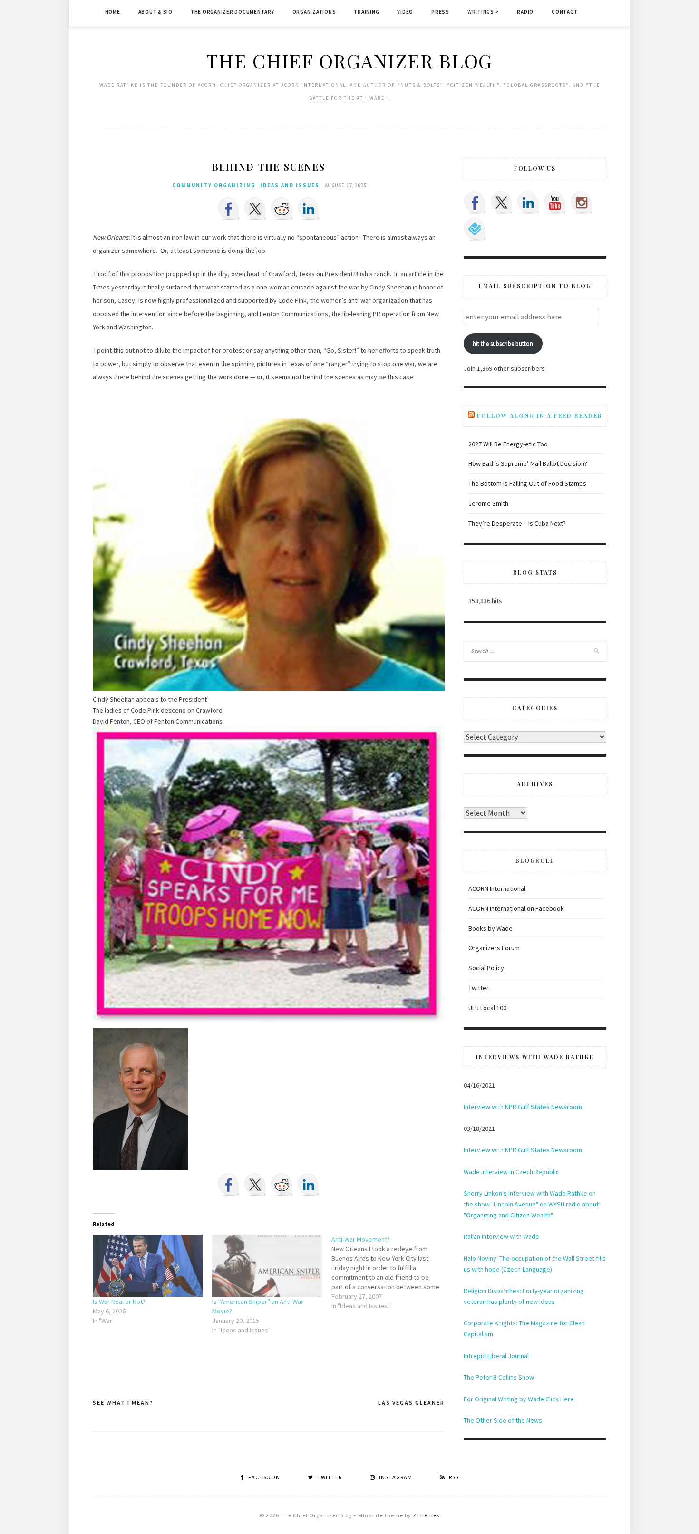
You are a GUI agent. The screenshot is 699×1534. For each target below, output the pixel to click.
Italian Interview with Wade (501, 1236)
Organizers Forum (494, 948)
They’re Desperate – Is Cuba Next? (517, 523)
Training (366, 12)
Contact (564, 12)
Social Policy (486, 968)
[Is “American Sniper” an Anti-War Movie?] (267, 1266)
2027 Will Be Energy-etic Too (508, 444)
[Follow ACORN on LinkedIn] (528, 202)
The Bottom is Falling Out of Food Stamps (527, 483)
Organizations (314, 12)
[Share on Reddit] (282, 208)
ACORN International (496, 888)
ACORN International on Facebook (516, 908)
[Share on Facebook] (228, 208)
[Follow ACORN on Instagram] (581, 202)
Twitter (478, 988)
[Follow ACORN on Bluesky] (475, 229)
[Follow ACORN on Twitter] (501, 202)
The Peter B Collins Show (499, 1377)
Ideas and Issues (290, 185)
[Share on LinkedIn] (308, 208)
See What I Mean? (123, 1402)
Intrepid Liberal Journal (496, 1355)
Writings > (483, 12)
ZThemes (426, 1515)
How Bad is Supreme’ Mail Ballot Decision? (527, 463)
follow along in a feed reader (539, 415)
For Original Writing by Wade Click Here (519, 1399)
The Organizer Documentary (232, 12)
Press (440, 12)
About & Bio (155, 12)
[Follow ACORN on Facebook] (475, 202)
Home (112, 12)
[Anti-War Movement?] (391, 1273)
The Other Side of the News (503, 1420)
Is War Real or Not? (119, 1301)
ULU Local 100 (487, 1007)
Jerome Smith (488, 503)
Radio (525, 12)
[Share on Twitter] (255, 208)
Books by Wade (490, 928)
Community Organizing (214, 185)
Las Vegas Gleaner (411, 1402)
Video (405, 12)
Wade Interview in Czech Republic (511, 1171)
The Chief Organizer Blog (349, 60)
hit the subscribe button (503, 343)
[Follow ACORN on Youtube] (555, 202)
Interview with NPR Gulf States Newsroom (523, 1106)
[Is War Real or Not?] (148, 1266)
